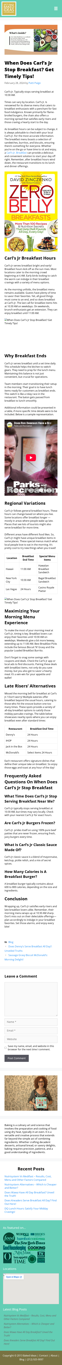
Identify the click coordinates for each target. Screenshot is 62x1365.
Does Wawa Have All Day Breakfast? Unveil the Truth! (29, 1194)
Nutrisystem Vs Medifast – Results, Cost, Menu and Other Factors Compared (28, 1178)
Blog (10, 942)
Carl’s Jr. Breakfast (16, 152)
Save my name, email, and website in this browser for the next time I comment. (31, 1047)
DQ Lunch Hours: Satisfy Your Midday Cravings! (26, 1210)
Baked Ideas (30, 1355)
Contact (43, 1355)
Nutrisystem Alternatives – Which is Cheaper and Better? (31, 1186)
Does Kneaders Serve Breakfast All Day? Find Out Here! (31, 1202)
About (54, 1355)
